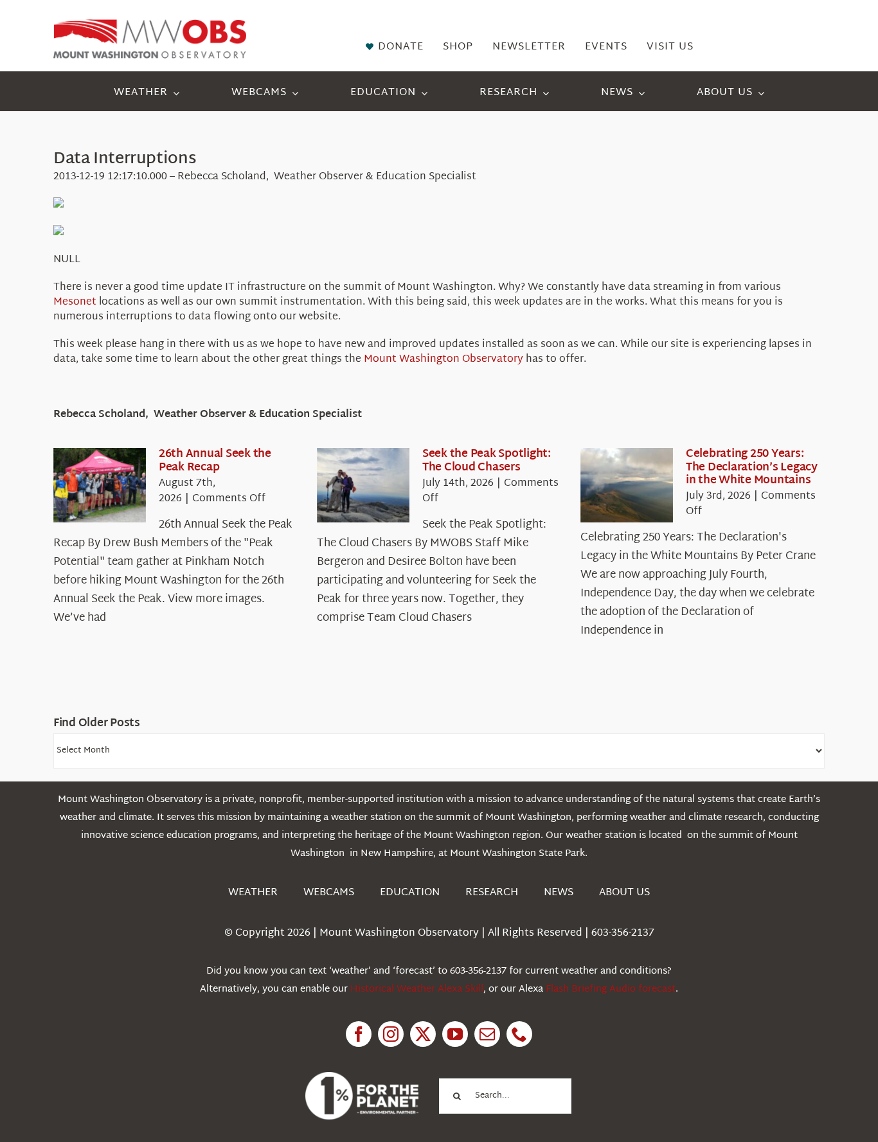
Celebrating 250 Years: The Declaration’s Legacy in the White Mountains (752, 467)
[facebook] (359, 1034)
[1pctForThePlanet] (361, 1077)
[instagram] (391, 1034)
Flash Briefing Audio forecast (611, 989)
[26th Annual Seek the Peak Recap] (99, 485)
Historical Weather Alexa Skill (416, 989)
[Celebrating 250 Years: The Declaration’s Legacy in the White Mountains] (626, 485)
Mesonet (74, 302)
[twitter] (423, 1034)
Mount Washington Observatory (443, 359)
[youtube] (455, 1034)
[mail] (487, 1034)
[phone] (519, 1034)
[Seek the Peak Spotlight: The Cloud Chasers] (363, 485)
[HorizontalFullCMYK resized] (149, 25)
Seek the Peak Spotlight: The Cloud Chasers (486, 460)
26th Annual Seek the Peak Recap (215, 460)
